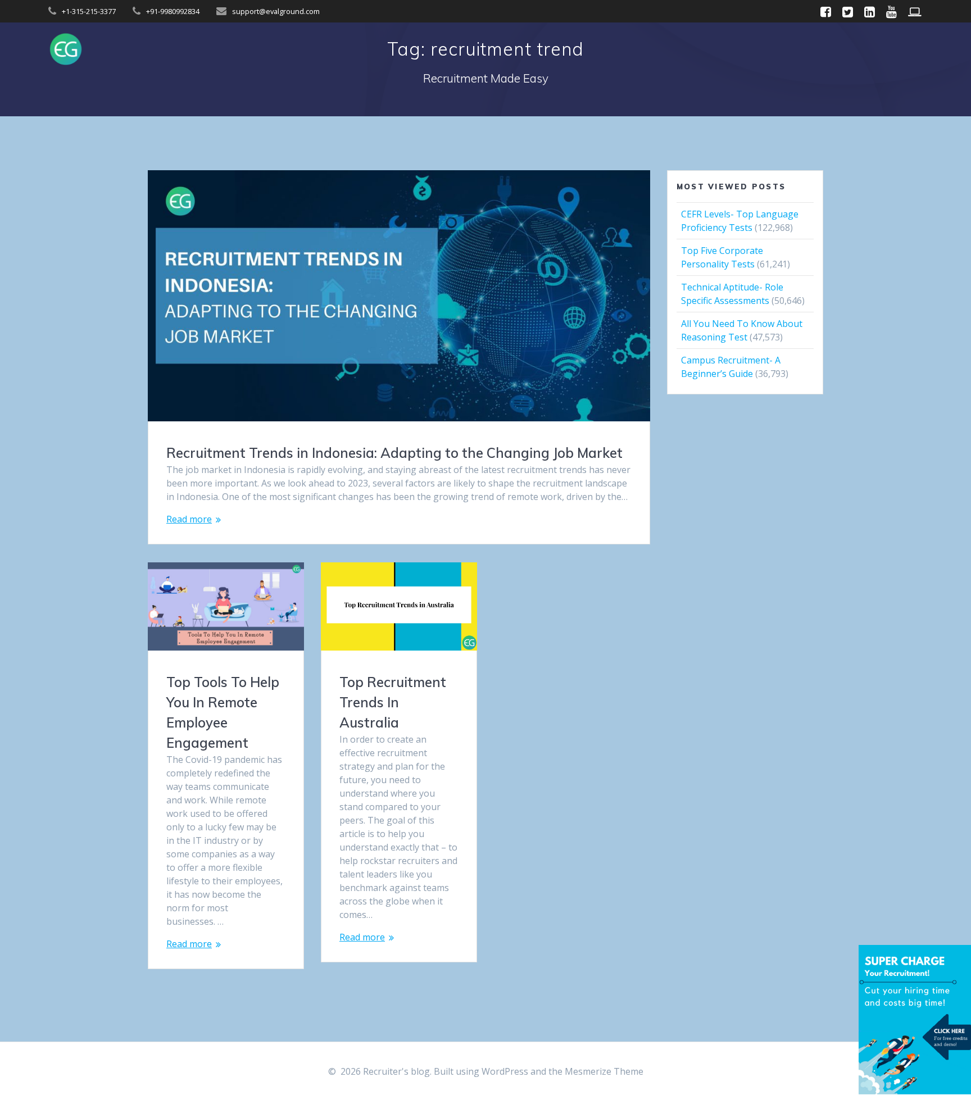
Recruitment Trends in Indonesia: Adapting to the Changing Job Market (394, 452)
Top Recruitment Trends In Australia (392, 702)
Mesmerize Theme (604, 1071)
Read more (189, 519)
